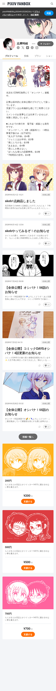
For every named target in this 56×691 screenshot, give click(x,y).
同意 (49, 13)
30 (48, 365)
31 (48, 213)
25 (48, 304)
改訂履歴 (34, 14)
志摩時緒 (22, 43)
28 (48, 243)
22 (48, 426)
